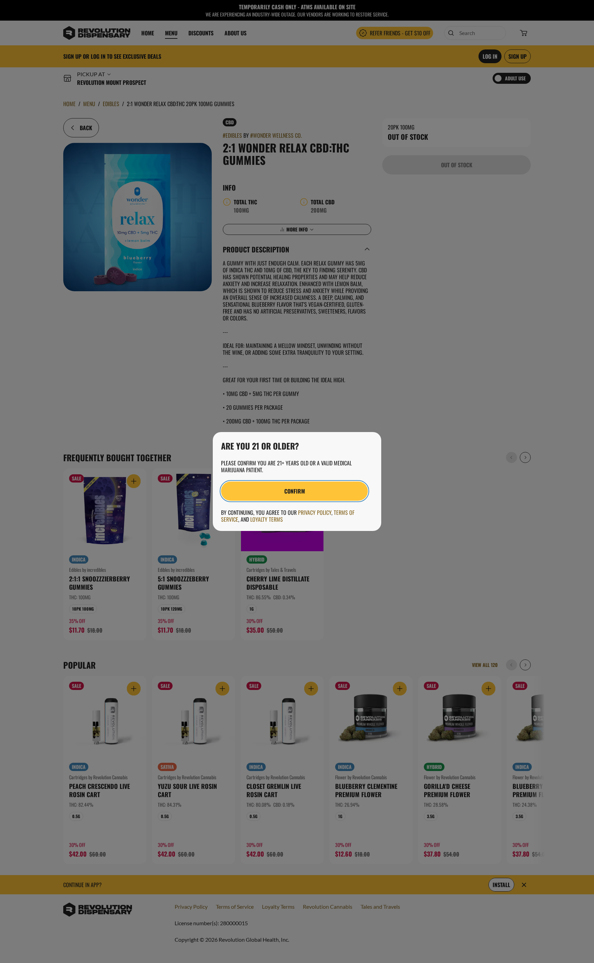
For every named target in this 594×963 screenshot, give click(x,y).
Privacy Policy (314, 512)
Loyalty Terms (266, 519)
